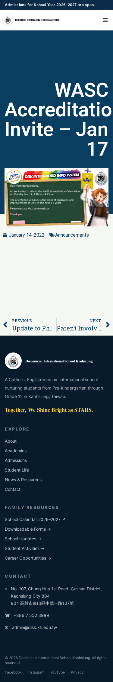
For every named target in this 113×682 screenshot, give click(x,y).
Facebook (13, 672)
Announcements (72, 235)
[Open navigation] (105, 19)
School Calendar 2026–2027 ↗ (35, 519)
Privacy (77, 672)
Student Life (17, 469)
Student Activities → (25, 548)
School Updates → (23, 538)
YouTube (57, 672)
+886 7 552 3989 (27, 615)
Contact (12, 489)
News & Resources (23, 479)
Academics (16, 450)
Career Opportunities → (28, 557)
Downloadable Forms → (28, 529)
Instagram (36, 672)
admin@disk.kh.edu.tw (31, 627)
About (11, 441)
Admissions (16, 460)
